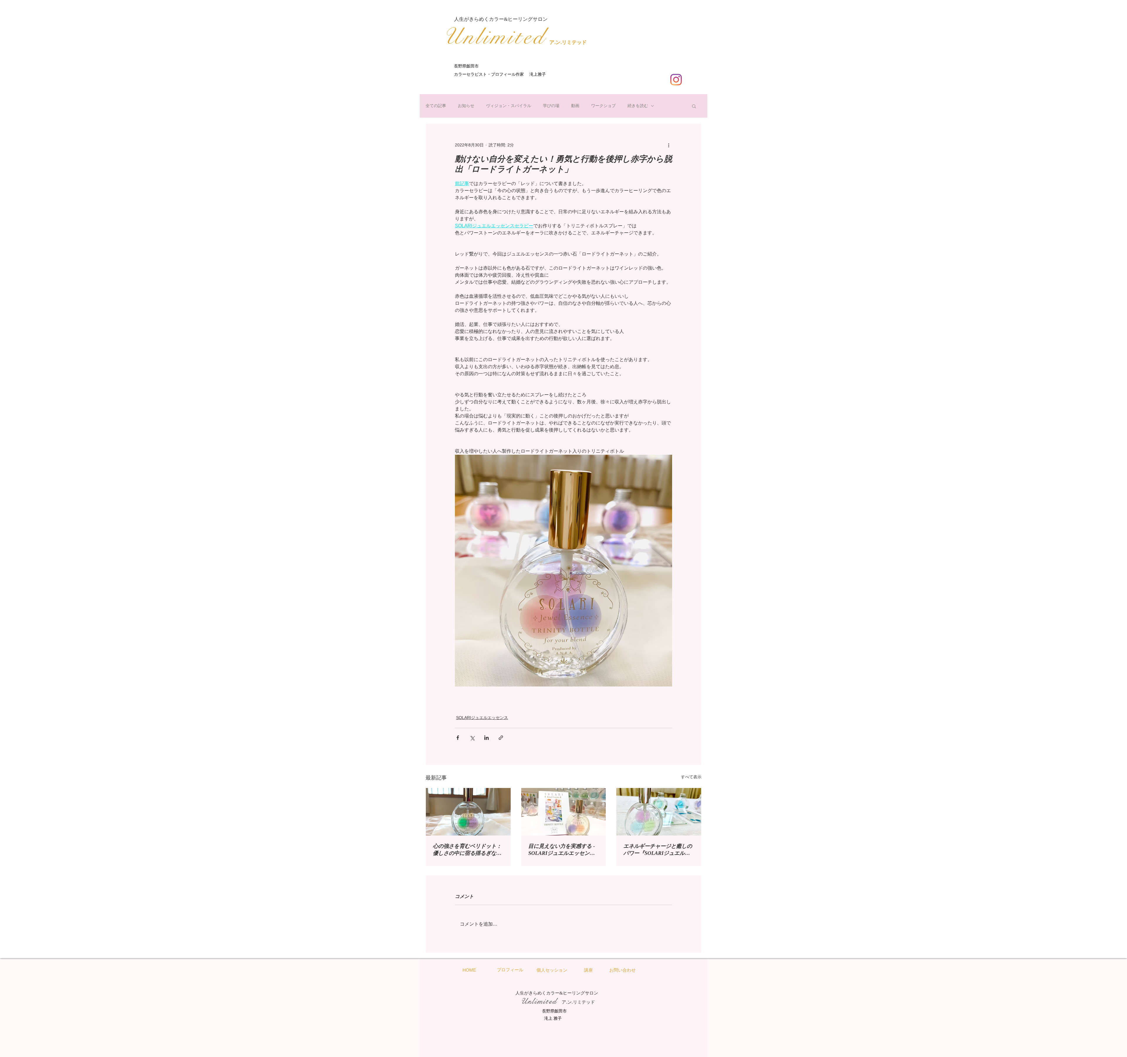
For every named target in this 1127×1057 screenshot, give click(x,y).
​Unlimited (494, 36)
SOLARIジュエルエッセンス (482, 717)
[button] (694, 106)
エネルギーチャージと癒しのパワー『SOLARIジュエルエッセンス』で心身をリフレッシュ (657, 850)
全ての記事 (436, 105)
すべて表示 (691, 776)
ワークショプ (603, 105)
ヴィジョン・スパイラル (508, 105)
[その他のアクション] (668, 144)
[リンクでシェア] (501, 737)
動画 (575, 105)
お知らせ (466, 105)
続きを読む (637, 105)
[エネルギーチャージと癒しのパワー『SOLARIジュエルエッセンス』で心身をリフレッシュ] (658, 812)
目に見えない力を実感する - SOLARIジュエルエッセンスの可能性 (561, 850)
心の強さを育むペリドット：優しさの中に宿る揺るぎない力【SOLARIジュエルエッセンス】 (467, 850)
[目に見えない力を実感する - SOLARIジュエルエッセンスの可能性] (563, 812)
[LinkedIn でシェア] (486, 737)
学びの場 (551, 105)
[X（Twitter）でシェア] (472, 737)
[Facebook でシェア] (457, 737)
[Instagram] (676, 79)
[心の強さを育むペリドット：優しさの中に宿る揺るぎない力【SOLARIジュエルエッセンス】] (468, 812)
